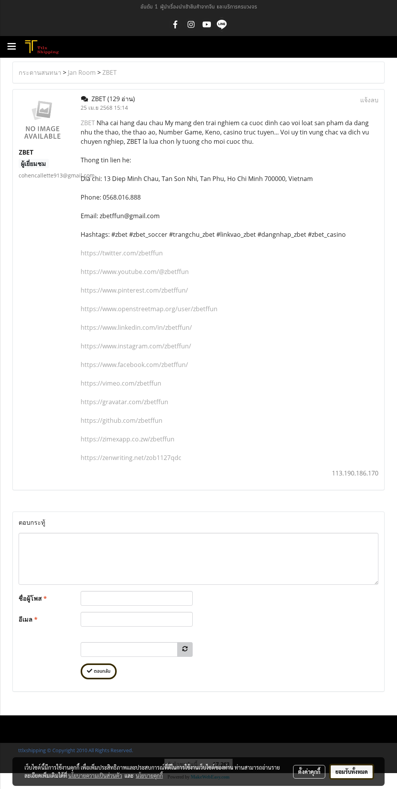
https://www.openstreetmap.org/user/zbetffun (149, 309)
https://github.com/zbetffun (121, 420)
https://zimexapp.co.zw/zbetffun (127, 439)
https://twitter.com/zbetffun (122, 253)
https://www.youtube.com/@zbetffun (135, 271)
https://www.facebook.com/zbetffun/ (134, 364)
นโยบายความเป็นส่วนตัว (95, 775)
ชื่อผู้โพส (33, 598)
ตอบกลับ (101, 671)
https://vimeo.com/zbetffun (121, 383)
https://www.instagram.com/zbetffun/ (136, 346)
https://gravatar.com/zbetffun (124, 402)
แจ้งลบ (369, 100)
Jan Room (82, 72)
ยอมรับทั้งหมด (351, 771)
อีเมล (28, 619)
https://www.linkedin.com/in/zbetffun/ (136, 327)
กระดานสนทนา (40, 72)
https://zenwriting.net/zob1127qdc (131, 457)
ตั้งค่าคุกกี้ (309, 771)
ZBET (109, 72)
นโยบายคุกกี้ (149, 775)
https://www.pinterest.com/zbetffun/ (134, 290)
